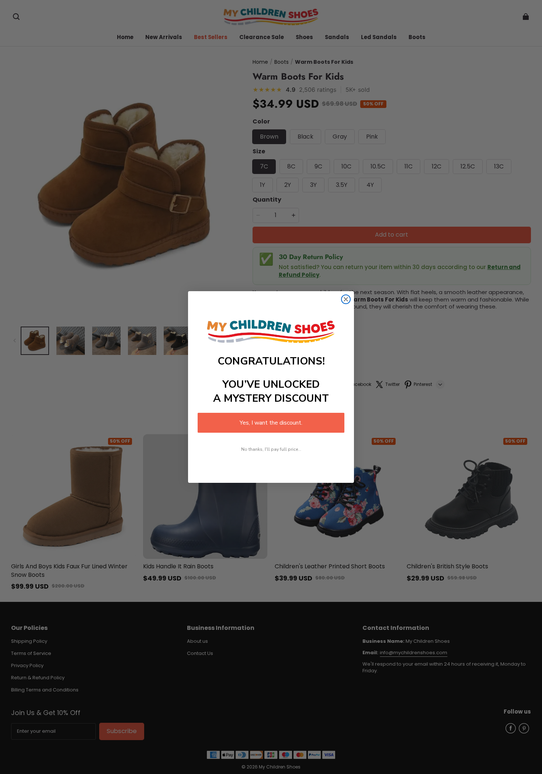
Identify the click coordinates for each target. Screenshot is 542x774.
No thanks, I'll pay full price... (271, 449)
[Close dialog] (345, 299)
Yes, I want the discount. (271, 423)
